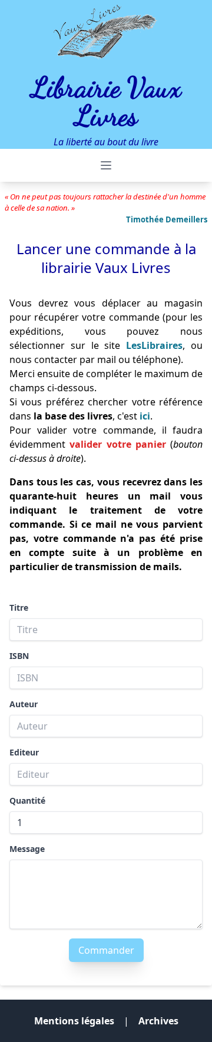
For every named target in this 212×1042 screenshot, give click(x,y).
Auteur (23, 704)
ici (145, 416)
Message (27, 848)
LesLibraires (154, 345)
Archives (158, 1020)
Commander (106, 950)
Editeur (24, 752)
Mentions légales (74, 1020)
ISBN (19, 655)
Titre (18, 607)
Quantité (27, 800)
